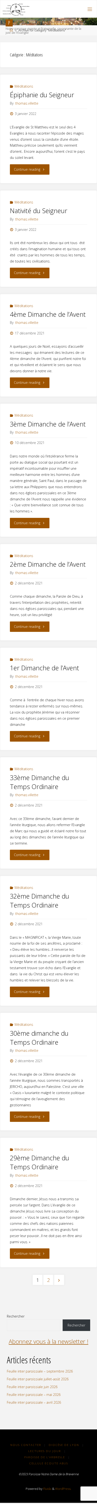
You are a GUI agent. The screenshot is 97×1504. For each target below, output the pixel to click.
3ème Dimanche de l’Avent (48, 424)
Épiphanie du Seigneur (42, 94)
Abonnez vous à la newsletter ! (48, 1341)
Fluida (46, 1489)
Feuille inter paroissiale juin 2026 (32, 1387)
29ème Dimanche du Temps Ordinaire (39, 1162)
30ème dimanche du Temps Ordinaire (39, 1038)
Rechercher (15, 1316)
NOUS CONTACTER (25, 1445)
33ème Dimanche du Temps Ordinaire (39, 782)
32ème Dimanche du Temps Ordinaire (39, 900)
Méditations (24, 86)
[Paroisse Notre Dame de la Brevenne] (16, 9)
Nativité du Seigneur (38, 210)
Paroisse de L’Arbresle (44, 1457)
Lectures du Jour (44, 1451)
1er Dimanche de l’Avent (44, 667)
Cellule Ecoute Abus (48, 1463)
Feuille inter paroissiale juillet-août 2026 (38, 1379)
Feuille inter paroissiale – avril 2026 (34, 1402)
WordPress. (63, 1489)
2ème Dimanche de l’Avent (48, 564)
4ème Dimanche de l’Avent (48, 314)
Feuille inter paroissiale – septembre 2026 (40, 1371)
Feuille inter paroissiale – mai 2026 (34, 1394)
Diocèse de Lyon (64, 1445)
